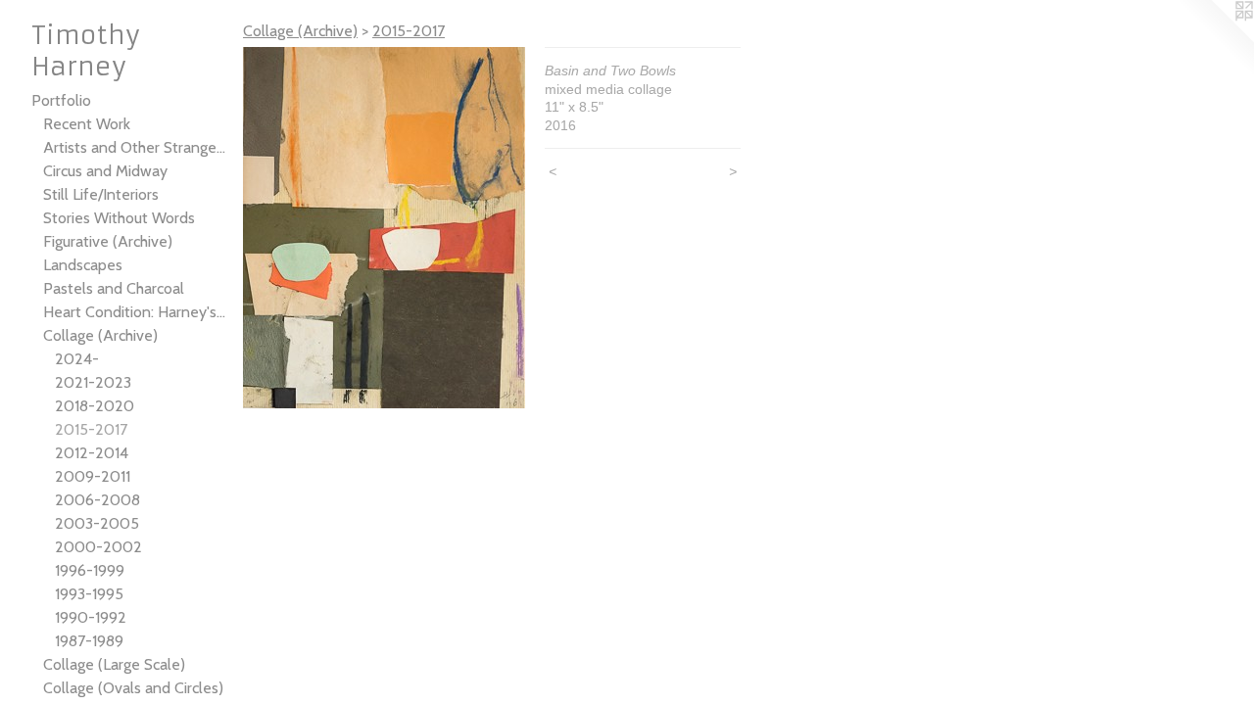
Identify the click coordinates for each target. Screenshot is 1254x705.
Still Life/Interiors (101, 194)
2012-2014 (91, 453)
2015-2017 (91, 429)
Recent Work (86, 124)
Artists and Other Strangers (135, 147)
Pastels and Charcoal (113, 288)
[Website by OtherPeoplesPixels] (1215, 39)
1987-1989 (89, 641)
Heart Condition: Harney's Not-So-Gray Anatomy (135, 312)
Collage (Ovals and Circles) (133, 688)
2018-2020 (94, 406)
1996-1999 (89, 570)
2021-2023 (93, 382)
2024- (77, 359)
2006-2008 (97, 500)
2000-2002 (98, 547)
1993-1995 (89, 594)
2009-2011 (92, 476)
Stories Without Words (119, 218)
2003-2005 (97, 523)
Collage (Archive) (100, 335)
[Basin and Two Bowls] (384, 227)
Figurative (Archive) (107, 241)
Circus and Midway (105, 171)
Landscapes (82, 265)
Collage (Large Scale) (114, 664)
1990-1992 (90, 617)
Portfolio (61, 100)
